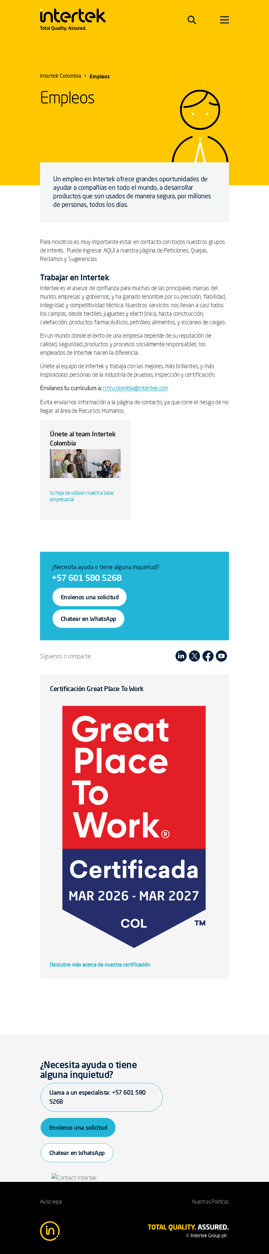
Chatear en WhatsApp (88, 618)
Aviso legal (51, 1201)
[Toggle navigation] (191, 19)
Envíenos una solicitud (89, 597)
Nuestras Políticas (210, 1201)
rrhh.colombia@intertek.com (135, 387)
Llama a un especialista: (97, 1097)
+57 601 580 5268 (86, 577)
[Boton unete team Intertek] (85, 466)
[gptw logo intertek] (134, 824)
